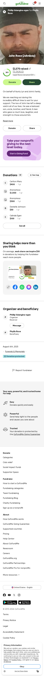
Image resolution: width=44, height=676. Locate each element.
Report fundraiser (24, 370)
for (23, 11)
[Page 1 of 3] (20, 59)
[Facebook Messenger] (28, 287)
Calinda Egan (16, 215)
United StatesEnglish (23, 587)
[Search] (4, 3)
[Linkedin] (35, 287)
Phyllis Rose (15, 331)
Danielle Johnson (18, 207)
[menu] (39, 3)
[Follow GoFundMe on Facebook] (4, 595)
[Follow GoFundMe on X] (14, 595)
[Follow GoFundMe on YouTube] (9, 595)
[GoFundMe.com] (22, 3)
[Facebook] (15, 287)
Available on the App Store (24, 602)
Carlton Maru (16, 181)
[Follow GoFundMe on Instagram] (19, 595)
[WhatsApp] (22, 287)
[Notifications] (33, 3)
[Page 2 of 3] (22, 59)
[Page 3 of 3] (24, 59)
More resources (10, 575)
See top (35, 175)
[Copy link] (8, 287)
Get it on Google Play (10, 602)
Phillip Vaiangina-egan (20, 315)
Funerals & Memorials (15, 351)
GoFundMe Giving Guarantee (27, 434)
